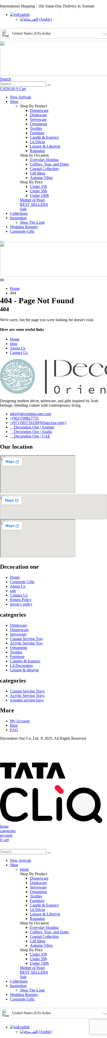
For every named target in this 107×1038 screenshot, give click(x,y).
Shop (14, 101)
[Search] (49, 85)
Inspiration (18, 218)
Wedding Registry (24, 227)
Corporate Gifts (22, 231)
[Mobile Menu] (1, 240)
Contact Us (19, 352)
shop (13, 344)
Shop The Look (32, 222)
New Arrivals (20, 97)
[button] (5, 79)
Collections (19, 213)
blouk (24, 869)
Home (15, 339)
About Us (17, 348)
